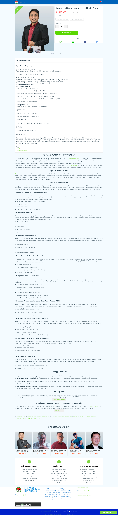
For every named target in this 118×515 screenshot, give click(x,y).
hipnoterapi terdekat (72, 165)
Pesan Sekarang (67, 33)
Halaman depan (83, 487)
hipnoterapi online (21, 150)
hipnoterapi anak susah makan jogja (61, 416)
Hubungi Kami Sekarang (59, 399)
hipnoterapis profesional (73, 158)
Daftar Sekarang (59, 410)
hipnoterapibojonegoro (23, 149)
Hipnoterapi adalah (20, 174)
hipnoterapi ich (91, 416)
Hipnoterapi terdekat (84, 493)
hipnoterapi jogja (20, 416)
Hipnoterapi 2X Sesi (76, 19)
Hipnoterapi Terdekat (47, 511)
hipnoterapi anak (31, 416)
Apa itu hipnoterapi (83, 490)
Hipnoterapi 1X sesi (62, 19)
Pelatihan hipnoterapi (84, 495)
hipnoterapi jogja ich (34, 418)
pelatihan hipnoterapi (43, 416)
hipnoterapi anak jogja (79, 416)
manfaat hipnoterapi (26, 186)
